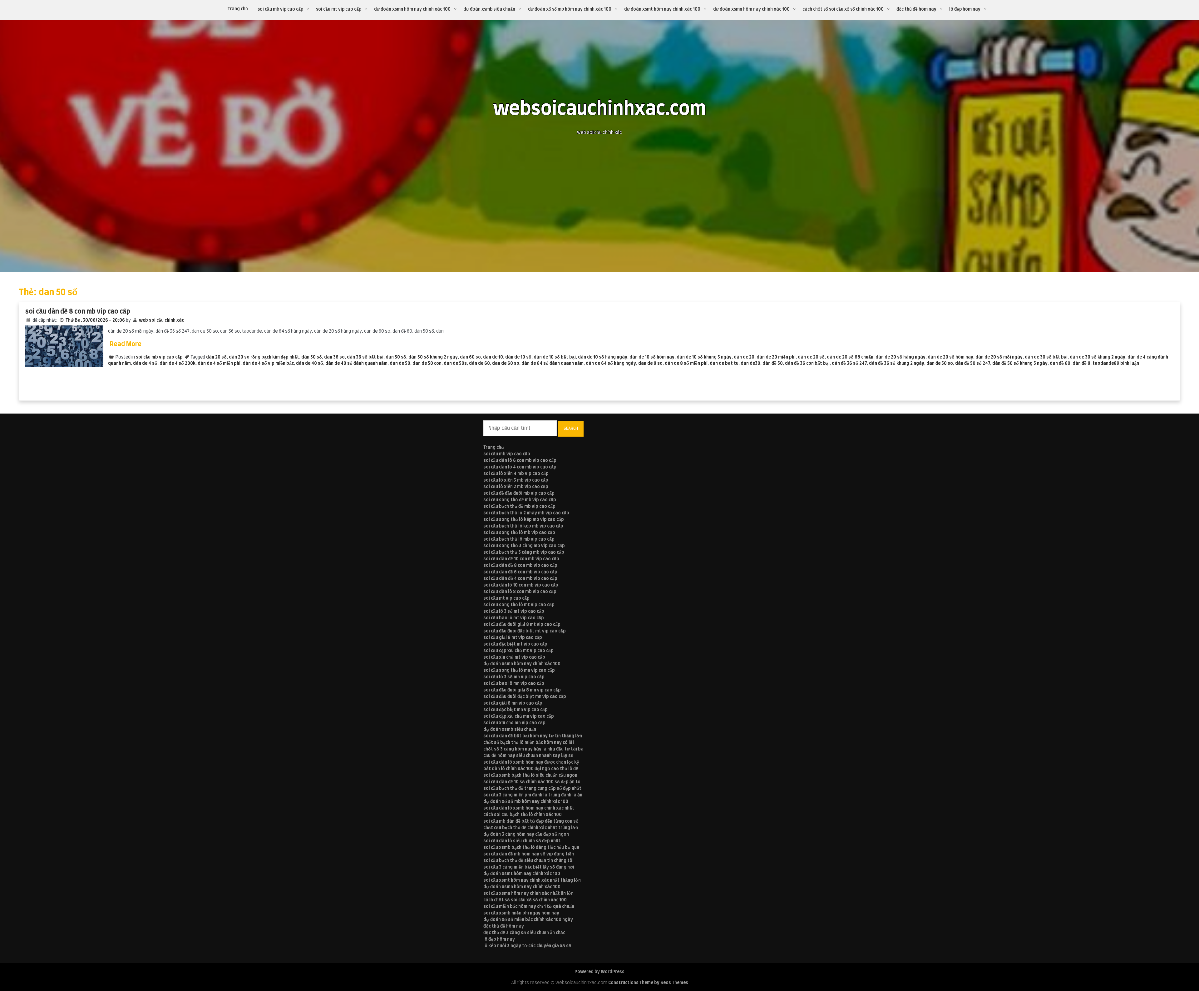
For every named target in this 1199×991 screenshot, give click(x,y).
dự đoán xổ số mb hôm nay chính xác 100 (569, 9)
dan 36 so (334, 357)
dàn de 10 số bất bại (555, 357)
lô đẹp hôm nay (964, 9)
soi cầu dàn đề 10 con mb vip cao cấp (521, 559)
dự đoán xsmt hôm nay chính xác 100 (662, 9)
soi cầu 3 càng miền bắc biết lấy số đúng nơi (528, 867)
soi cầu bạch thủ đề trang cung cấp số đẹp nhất (532, 788)
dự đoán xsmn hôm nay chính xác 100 (412, 9)
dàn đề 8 (1081, 363)
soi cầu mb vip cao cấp (280, 9)
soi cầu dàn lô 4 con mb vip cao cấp (519, 467)
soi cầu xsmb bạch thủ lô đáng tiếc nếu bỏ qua (531, 847)
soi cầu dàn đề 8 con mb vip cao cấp (77, 311)
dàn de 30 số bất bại (1046, 357)
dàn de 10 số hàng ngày (602, 357)
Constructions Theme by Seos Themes (648, 983)
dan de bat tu (724, 363)
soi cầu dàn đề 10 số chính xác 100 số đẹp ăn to (531, 782)
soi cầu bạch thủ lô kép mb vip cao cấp (523, 526)
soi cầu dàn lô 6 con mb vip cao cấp (519, 460)
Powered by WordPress (599, 972)
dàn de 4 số (145, 363)
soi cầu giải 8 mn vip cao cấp (512, 703)
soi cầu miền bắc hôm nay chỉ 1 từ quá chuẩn (528, 906)
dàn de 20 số (811, 357)
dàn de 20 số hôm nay (950, 357)
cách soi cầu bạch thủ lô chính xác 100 (522, 815)
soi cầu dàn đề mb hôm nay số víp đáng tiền (528, 854)
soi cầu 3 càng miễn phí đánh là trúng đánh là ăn (532, 795)
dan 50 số (396, 357)
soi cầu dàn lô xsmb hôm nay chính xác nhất (528, 808)
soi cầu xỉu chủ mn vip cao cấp (514, 723)
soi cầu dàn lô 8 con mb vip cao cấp (519, 592)
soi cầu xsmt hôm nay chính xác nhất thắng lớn (532, 880)
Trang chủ (238, 9)
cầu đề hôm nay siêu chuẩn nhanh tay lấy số (528, 756)
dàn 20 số (216, 357)
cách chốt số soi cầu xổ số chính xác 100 (843, 9)
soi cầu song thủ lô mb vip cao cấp (519, 533)
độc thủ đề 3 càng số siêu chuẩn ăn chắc (524, 933)
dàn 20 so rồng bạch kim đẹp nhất (264, 357)
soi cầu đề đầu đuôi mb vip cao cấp (519, 493)
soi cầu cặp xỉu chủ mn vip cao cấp (518, 716)
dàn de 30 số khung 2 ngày (1097, 357)
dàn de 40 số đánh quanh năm (356, 363)
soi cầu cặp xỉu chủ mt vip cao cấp (518, 651)
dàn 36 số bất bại (365, 357)
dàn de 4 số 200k (177, 363)
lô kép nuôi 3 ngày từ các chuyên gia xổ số (527, 946)
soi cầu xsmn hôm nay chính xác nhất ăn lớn (528, 893)
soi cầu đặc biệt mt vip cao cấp (515, 644)
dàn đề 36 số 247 (849, 363)
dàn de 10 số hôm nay (651, 357)
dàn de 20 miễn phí (776, 357)
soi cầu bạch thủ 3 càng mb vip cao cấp (523, 552)
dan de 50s (455, 363)
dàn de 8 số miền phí (686, 363)
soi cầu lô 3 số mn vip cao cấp (514, 677)
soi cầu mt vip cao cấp (338, 9)
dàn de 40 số (309, 363)
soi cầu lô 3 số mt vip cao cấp (513, 611)
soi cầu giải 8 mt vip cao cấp (512, 638)
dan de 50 (400, 363)
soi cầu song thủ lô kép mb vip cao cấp (523, 520)
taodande (1103, 363)
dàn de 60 (479, 363)
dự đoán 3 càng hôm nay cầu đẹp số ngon (526, 834)
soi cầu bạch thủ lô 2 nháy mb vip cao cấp (526, 513)
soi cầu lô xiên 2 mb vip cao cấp (515, 487)
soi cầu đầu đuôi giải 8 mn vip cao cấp (522, 690)
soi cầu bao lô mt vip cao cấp (513, 618)
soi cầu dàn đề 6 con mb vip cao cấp (520, 572)
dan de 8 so (650, 363)
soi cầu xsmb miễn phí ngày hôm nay (521, 913)
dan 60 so (470, 357)
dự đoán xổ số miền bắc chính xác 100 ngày (528, 920)
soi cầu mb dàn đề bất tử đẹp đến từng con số (531, 821)
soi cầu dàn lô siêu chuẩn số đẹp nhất (521, 841)
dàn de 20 (744, 357)
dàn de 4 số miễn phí (219, 363)
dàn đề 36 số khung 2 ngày (896, 363)
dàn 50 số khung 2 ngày (433, 357)
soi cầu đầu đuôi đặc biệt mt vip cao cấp (524, 631)
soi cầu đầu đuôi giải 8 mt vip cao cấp (521, 624)
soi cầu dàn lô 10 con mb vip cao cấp (520, 585)
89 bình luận (1126, 363)
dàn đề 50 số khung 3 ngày (1020, 363)
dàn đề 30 (772, 363)
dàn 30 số (311, 357)
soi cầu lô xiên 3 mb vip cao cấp (515, 480)
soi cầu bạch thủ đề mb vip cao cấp (519, 506)
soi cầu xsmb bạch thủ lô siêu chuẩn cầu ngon (530, 775)
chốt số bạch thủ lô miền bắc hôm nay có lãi (528, 743)
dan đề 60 (1060, 363)
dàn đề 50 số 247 (972, 363)
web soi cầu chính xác (161, 320)
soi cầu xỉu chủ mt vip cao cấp (514, 657)
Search (571, 428)
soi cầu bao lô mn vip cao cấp (513, 683)
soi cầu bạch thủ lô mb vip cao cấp (519, 539)
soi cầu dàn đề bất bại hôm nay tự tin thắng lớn (532, 736)
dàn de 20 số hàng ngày (900, 357)
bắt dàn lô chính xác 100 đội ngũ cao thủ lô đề (530, 769)
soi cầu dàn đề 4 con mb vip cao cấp (520, 579)
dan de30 (750, 363)
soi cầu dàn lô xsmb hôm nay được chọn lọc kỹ (531, 762)
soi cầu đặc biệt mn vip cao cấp (515, 710)
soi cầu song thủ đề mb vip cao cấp (519, 500)
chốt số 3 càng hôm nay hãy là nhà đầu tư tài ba (533, 749)
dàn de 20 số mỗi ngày (999, 357)
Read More (125, 344)
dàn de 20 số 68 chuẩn (850, 357)
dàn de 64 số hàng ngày (611, 363)
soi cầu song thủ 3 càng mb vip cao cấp (524, 546)
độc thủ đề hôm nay (916, 9)
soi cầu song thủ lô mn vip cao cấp (519, 670)
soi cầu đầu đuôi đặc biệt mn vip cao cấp (524, 697)
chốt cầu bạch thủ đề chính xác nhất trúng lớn (530, 828)
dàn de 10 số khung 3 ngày (704, 357)
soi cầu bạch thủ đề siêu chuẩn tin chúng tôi (528, 861)
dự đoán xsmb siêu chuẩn (489, 9)
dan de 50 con (427, 363)
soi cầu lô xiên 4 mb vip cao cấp (516, 474)
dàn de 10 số (518, 357)
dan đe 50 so (939, 363)
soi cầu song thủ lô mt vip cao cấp (519, 605)
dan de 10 (493, 357)
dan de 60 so (505, 363)
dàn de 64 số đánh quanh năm (552, 363)
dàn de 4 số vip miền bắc (268, 363)
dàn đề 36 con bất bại (807, 363)
